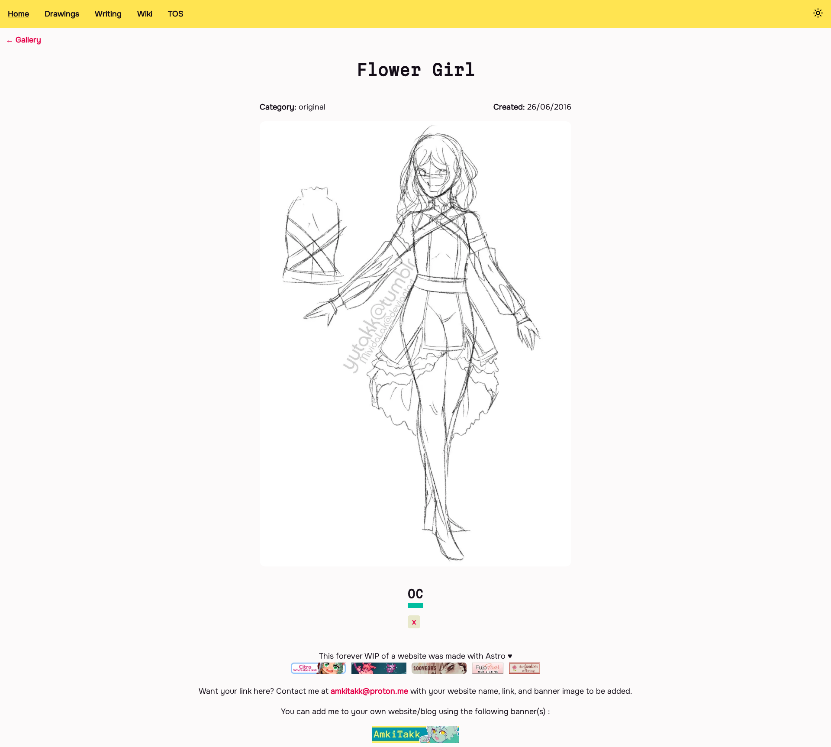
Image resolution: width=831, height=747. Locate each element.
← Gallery (23, 40)
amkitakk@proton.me (369, 691)
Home (18, 14)
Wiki (144, 14)
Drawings (62, 14)
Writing (108, 14)
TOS (176, 14)
